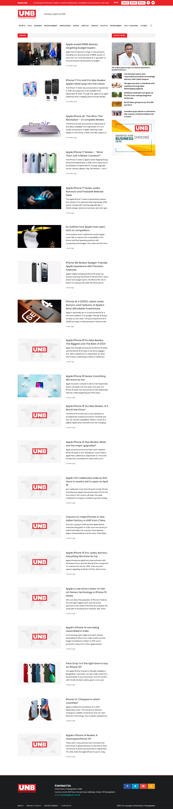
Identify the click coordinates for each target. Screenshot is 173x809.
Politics (104, 26)
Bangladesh (65, 26)
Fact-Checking (131, 26)
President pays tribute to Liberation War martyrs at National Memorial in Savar (139, 114)
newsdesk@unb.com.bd (67, 795)
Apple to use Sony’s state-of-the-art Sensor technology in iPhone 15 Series (86, 592)
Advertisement (51, 806)
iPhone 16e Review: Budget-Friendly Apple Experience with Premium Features (86, 266)
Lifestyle (85, 26)
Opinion (94, 26)
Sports (22, 26)
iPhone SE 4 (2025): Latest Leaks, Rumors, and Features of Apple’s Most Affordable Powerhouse (85, 305)
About (21, 806)
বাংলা (116, 2)
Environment (116, 26)
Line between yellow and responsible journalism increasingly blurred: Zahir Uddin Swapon (139, 76)
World (76, 26)
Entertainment (50, 26)
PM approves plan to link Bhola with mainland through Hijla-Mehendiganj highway (139, 86)
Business (38, 26)
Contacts (66, 806)
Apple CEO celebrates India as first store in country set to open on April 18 (87, 481)
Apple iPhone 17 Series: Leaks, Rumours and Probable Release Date (84, 191)
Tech (30, 26)
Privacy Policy (34, 806)
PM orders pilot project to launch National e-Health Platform (131, 68)
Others (144, 26)
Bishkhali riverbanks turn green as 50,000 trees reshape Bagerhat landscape (138, 95)
